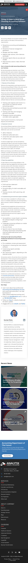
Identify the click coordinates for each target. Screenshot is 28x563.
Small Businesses (5, 510)
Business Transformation (7, 545)
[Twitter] (12, 552)
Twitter (23, 304)
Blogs (2, 515)
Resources (3, 519)
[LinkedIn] (15, 552)
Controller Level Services (7, 487)
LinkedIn (16, 304)
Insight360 (3, 540)
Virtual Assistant (5, 542)
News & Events (4, 517)
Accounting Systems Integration (9, 492)
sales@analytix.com (19, 1)
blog (10, 300)
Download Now (7, 455)
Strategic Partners (5, 512)
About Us (3, 508)
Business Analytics (5, 494)
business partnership (8, 275)
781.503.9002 (9, 1)
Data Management (5, 538)
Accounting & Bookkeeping (7, 484)
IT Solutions (4, 535)
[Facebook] (8, 552)
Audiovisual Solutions (6, 533)
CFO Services (4, 489)
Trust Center (13, 560)
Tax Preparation (5, 496)
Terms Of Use (16, 559)
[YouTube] (19, 552)
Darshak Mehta (8, 320)
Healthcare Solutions (6, 530)
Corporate (3, 528)
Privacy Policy (7, 559)
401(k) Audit (4, 499)
